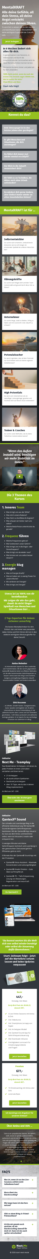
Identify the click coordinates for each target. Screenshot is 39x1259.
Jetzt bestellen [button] (19, 1056)
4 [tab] (21, 1161)
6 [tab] (28, 1161)
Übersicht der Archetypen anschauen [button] (19, 799)
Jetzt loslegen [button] (12, 41)
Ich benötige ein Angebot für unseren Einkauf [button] (19, 1114)
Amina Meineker (19, 663)
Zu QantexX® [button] (11, 892)
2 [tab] (15, 1161)
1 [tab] (11, 1161)
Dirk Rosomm (19, 702)
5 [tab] (25, 1161)
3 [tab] (18, 1161)
